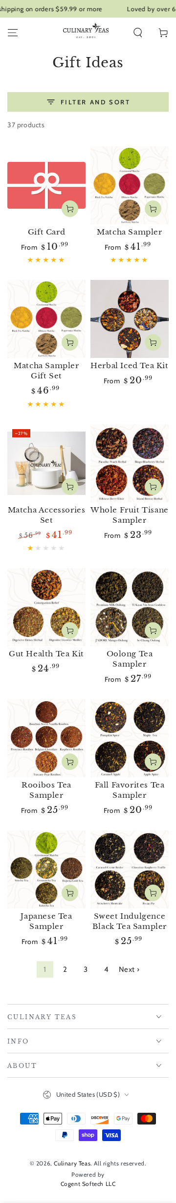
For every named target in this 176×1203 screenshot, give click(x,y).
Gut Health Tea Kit (46, 653)
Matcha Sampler (129, 232)
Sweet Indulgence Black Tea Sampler (129, 921)
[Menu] (12, 32)
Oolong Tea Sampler (130, 659)
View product (70, 208)
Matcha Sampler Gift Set (46, 370)
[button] (138, 32)
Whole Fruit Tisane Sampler (129, 515)
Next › (129, 969)
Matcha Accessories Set (47, 515)
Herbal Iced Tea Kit (129, 365)
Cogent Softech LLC (88, 1183)
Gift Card (46, 232)
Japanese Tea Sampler (46, 921)
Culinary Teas (72, 1163)
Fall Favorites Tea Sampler (130, 790)
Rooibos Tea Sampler (46, 790)
